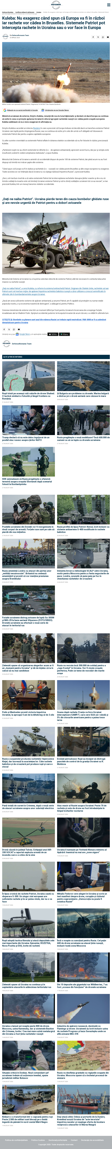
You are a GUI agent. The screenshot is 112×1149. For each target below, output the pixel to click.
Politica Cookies (38, 1140)
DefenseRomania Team (20, 35)
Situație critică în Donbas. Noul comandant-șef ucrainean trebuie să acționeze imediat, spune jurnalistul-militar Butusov (25, 1075)
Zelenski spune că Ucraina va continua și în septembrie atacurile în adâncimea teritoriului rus (26, 985)
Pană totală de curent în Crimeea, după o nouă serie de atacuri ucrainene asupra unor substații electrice (28, 807)
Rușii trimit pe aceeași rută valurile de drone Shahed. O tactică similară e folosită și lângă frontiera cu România (28, 396)
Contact (74, 1140)
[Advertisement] (83, 470)
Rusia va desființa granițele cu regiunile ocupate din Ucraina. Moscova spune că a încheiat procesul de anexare (83, 1075)
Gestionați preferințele (58, 1140)
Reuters (36, 128)
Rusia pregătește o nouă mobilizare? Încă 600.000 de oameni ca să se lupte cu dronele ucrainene (83, 438)
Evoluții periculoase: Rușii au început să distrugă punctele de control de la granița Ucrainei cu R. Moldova (81, 761)
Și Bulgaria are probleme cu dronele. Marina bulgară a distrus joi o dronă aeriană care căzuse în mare (83, 394)
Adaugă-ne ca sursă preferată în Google (22, 110)
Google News (24, 334)
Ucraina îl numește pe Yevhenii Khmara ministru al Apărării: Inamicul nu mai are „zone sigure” (82, 851)
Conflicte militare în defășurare (24, 12)
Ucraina (38, 12)
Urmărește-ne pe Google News (57, 110)
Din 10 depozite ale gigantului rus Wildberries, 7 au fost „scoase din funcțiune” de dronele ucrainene (82, 985)
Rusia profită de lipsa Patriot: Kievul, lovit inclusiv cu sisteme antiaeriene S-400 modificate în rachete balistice (83, 529)
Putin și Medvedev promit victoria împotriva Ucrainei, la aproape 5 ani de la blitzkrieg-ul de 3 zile (28, 713)
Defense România (7, 12)
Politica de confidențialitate (16, 1140)
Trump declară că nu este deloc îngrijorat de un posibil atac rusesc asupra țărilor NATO (25, 438)
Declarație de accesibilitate (92, 1140)
